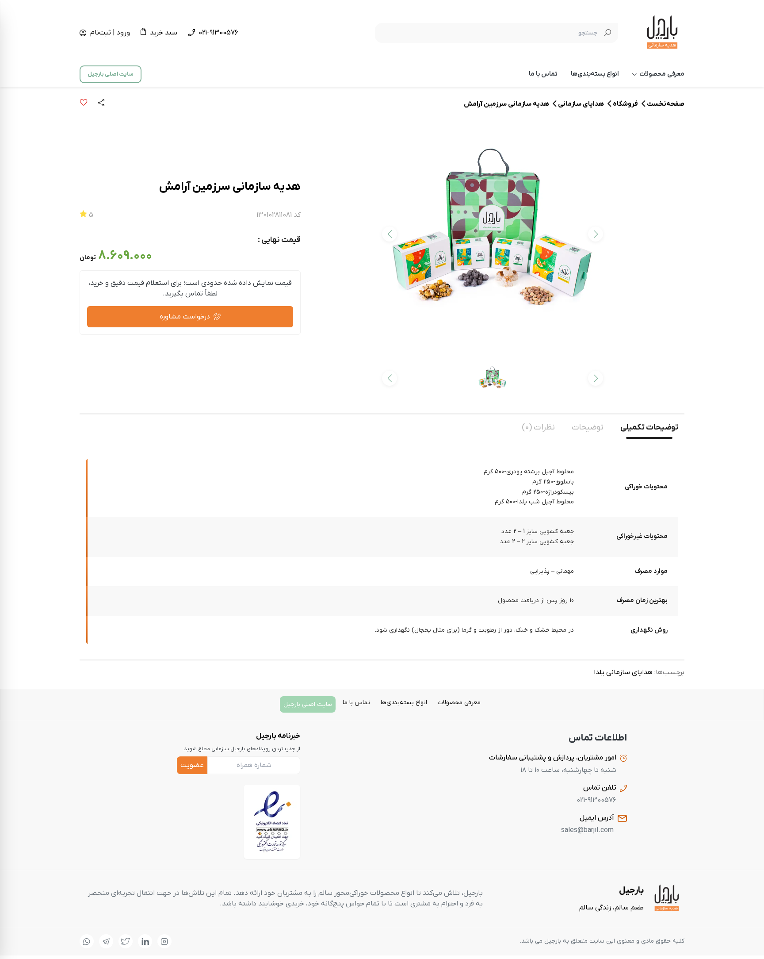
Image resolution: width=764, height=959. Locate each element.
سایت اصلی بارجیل (111, 74)
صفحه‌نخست (665, 104)
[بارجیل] (662, 33)
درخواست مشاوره (185, 316)
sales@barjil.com (587, 830)
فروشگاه (625, 104)
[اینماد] (272, 821)
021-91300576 (218, 32)
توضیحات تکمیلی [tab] (649, 427)
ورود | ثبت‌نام (110, 32)
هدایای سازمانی (581, 104)
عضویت (192, 765)
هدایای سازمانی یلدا (623, 672)
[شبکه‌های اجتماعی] (164, 941)
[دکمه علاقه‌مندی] (84, 104)
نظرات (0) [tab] (538, 427)
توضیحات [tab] (588, 427)
